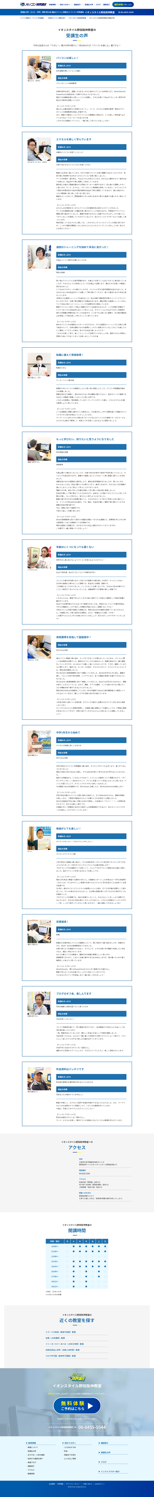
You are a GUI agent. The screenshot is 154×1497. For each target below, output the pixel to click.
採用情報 (60, 1484)
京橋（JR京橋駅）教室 (55, 1338)
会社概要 (52, 1484)
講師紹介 (106, 4)
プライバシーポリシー (73, 1484)
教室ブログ (32, 1462)
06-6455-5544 (84, 1173)
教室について (33, 1447)
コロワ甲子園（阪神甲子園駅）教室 (61, 1355)
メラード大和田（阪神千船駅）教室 (61, 1332)
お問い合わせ (87, 1484)
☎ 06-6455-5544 (126, 12)
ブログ (98, 4)
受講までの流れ (70, 1455)
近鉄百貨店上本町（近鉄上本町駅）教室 (63, 1349)
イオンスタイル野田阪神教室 (77, 18)
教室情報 (52, 4)
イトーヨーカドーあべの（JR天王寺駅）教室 (65, 1344)
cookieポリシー (100, 1484)
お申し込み (123, 4)
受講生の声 (89, 4)
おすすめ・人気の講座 (36, 1455)
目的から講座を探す (35, 1458)
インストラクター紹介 (110, 1471)
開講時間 (31, 1473)
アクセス (31, 1470)
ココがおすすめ (70, 1447)
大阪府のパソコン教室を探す (56, 18)
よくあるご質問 (70, 1458)
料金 (65, 1451)
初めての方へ (65, 4)
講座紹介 (77, 4)
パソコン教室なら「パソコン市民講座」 (32, 18)
